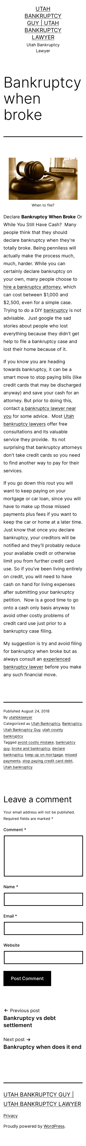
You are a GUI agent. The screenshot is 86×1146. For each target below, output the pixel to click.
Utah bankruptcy (18, 767)
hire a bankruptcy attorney (32, 287)
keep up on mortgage (44, 754)
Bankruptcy (72, 723)
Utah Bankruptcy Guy (21, 729)
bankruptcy (56, 310)
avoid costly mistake (36, 742)
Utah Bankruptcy (45, 723)
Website (11, 945)
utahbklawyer (20, 717)
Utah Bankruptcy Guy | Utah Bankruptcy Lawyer (43, 23)
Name (10, 886)
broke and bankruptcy (31, 748)
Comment (14, 829)
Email (10, 916)
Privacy (10, 1115)
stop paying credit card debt (47, 761)
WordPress (54, 1126)
